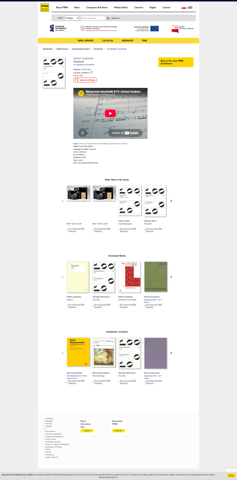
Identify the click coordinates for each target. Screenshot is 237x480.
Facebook (49, 418)
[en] (192, 8)
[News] (77, 8)
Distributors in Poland (53, 447)
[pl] (182, 8)
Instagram (49, 421)
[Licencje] (153, 8)
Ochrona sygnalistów (53, 434)
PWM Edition (86, 69)
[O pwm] (61, 8)
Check (87, 431)
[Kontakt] (168, 8)
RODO (48, 449)
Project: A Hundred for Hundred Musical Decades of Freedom (103, 144)
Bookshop (47, 48)
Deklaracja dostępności (54, 437)
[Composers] (97, 8)
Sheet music (62, 48)
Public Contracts (51, 457)
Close (231, 475)
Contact (48, 452)
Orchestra (98, 48)
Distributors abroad (52, 442)
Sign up (118, 431)
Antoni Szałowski (83, 58)
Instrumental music (81, 48)
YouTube (48, 424)
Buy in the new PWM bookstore (76, 230)
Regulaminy (49, 455)
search (108, 18)
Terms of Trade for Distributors (57, 444)
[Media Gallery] (121, 8)
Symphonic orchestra (117, 48)
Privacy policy (50, 439)
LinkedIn (48, 426)
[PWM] (44, 8)
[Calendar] (139, 8)
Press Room (50, 431)
